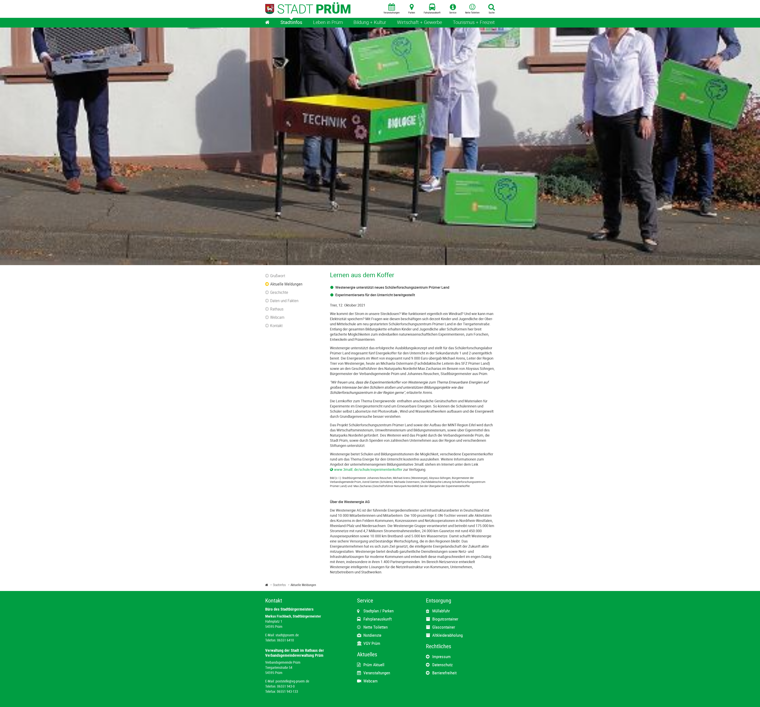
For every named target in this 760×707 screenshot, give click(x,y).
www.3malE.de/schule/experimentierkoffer (368, 469)
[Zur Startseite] (266, 585)
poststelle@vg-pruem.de (292, 681)
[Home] (267, 23)
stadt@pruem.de (287, 635)
